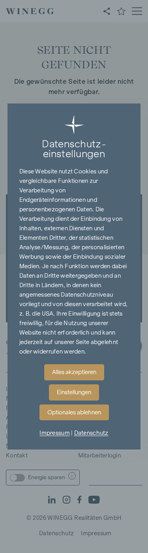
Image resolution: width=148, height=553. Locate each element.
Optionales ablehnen (74, 412)
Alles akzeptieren (74, 372)
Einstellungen (74, 392)
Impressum (54, 433)
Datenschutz (91, 433)
